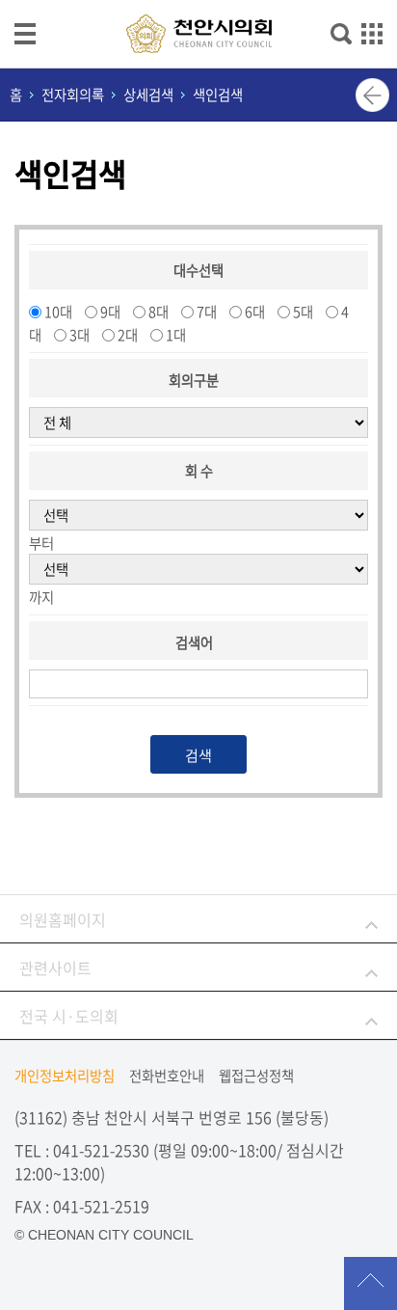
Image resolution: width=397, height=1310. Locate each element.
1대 (176, 334)
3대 (79, 334)
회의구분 (194, 380)
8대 (158, 311)
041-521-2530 (101, 1149)
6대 (255, 311)
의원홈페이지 (62, 919)
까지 (41, 597)
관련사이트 (55, 967)
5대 (303, 311)
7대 (207, 311)
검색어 (194, 642)
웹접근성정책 (256, 1075)
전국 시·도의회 (69, 1015)
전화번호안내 (166, 1075)
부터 (41, 543)
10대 (58, 311)
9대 (110, 311)
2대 (128, 334)
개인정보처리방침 (64, 1075)
